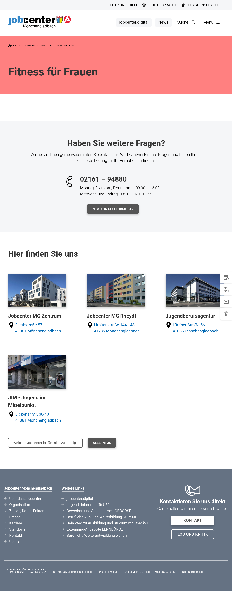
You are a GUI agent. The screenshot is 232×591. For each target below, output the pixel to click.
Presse (15, 517)
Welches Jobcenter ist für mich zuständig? (45, 443)
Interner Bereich (192, 572)
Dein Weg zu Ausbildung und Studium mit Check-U (107, 523)
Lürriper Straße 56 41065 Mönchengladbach (195, 328)
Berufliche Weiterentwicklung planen (97, 535)
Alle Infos (102, 443)
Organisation (19, 505)
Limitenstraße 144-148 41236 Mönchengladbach (117, 328)
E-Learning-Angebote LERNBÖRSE (95, 529)
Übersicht (17, 541)
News (163, 22)
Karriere (15, 523)
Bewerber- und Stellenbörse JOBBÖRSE (99, 511)
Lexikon (117, 5)
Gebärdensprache (202, 5)
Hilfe (133, 5)
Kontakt (192, 520)
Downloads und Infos (37, 45)
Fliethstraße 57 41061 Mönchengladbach (38, 328)
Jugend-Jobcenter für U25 (88, 505)
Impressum (17, 572)
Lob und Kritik (192, 534)
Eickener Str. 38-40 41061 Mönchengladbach (38, 417)
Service (17, 45)
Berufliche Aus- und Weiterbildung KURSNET (103, 517)
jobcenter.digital (133, 22)
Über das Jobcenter (25, 498)
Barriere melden (108, 572)
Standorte (17, 529)
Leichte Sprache (161, 5)
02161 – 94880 (103, 179)
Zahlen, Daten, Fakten (26, 511)
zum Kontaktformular (113, 209)
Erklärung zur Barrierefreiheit (72, 572)
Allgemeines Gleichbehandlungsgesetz (150, 572)
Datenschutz (38, 572)
